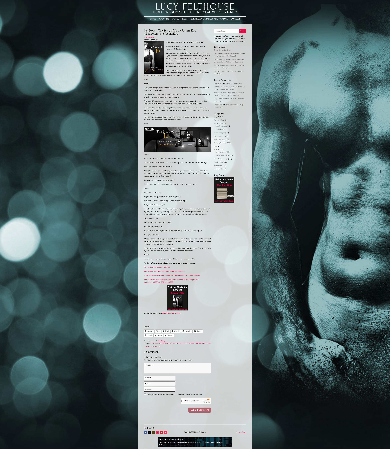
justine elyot (191, 343)
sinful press (207, 343)
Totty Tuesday (219, 165)
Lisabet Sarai (218, 83)
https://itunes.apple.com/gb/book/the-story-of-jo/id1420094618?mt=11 (174, 275)
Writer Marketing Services (171, 313)
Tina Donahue (219, 93)
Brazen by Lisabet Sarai (222, 50)
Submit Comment (200, 410)
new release (199, 343)
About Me (164, 18)
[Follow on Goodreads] (153, 432)
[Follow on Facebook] (145, 432)
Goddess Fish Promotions (223, 87)
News (216, 146)
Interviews (219, 129)
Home (153, 18)
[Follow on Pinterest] (161, 432)
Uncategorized (219, 169)
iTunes (146, 275)
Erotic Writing (219, 123)
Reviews (217, 149)
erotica (184, 343)
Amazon (147, 267)
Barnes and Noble (150, 279)
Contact (235, 18)
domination (168, 343)
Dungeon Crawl (219, 120)
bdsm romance (159, 343)
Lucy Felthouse (150, 37)
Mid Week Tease (219, 139)
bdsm (152, 343)
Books (175, 18)
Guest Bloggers (162, 341)
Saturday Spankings (221, 159)
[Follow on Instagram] (157, 432)
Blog (184, 18)
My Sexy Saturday (220, 143)
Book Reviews (220, 152)
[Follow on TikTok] (165, 432)
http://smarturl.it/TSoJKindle (160, 267)
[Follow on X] (149, 432)
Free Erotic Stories (222, 126)
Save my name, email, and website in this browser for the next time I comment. (174, 394)
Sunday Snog (218, 162)
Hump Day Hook (220, 136)
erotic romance (177, 343)
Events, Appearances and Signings (209, 18)
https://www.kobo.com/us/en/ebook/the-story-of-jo (166, 271)
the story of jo (156, 346)
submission (148, 346)
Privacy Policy (241, 432)
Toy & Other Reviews (223, 155)
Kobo (145, 271)
